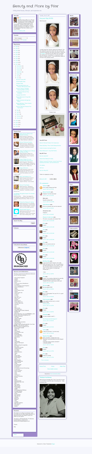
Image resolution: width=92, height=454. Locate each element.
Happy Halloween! (24, 167)
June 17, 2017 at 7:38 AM (48, 344)
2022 (16, 54)
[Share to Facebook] (54, 179)
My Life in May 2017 (44, 170)
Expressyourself (46, 303)
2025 (16, 48)
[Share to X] (53, 179)
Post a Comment (45, 360)
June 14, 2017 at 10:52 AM (48, 233)
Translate (24, 39)
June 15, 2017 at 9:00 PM (48, 311)
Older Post (62, 366)
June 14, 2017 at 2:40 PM (48, 273)
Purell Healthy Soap (20, 81)
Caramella (45, 314)
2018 (16, 62)
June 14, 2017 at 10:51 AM (48, 227)
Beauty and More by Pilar (36, 6)
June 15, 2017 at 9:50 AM (48, 296)
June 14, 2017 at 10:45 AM (48, 220)
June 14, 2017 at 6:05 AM (48, 208)
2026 (16, 46)
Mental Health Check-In (25, 209)
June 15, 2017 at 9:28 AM (48, 289)
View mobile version (52, 369)
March (18, 114)
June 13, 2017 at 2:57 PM (48, 189)
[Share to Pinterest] (56, 179)
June (18, 77)
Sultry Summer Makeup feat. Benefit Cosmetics (26, 134)
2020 (16, 58)
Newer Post (43, 366)
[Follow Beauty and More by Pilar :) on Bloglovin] (24, 248)
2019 (16, 60)
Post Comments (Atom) (55, 373)
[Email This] (50, 179)
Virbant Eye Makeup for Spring (27, 202)
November (19, 68)
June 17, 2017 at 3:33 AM (48, 333)
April (18, 112)
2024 (16, 50)
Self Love (42, 167)
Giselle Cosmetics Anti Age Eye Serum (48, 148)
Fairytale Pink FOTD (21, 95)
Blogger (53, 443)
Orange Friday (19, 83)
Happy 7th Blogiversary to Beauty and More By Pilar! (27, 151)
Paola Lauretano (46, 299)
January (19, 118)
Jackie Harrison (46, 204)
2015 (16, 122)
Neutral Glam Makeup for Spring (46, 158)
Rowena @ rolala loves (48, 217)
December (19, 66)
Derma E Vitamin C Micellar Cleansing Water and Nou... (23, 89)
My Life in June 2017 (21, 79)
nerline (44, 329)
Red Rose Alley (46, 261)
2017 (16, 64)
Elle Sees (45, 285)
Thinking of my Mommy (45, 377)
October (19, 69)
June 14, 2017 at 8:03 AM (48, 214)
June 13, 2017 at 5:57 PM (48, 195)
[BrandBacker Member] (21, 267)
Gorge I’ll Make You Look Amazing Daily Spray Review (26, 160)
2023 (16, 52)
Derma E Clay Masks (24, 185)
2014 (16, 124)
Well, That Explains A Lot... (26, 176)
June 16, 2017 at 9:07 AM (48, 327)
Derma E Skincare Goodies (26, 142)
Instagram (43, 53)
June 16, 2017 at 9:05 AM (48, 320)
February (19, 116)
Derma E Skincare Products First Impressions (49, 142)
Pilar (44, 223)
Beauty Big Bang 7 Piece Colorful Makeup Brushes (50, 145)
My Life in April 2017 (44, 156)
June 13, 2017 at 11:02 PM (48, 201)
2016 (16, 120)
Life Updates (42, 165)
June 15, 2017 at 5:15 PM (48, 305)
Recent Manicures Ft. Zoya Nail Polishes (48, 150)
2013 (16, 126)
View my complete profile (19, 30)
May (18, 110)
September (19, 72)
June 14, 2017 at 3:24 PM (48, 282)
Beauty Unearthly (46, 192)
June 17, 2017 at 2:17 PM (48, 351)
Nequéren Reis (46, 336)
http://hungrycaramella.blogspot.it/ (50, 318)
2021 (16, 56)
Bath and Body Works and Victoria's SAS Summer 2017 (23, 86)
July (18, 75)
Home (52, 366)
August (18, 73)
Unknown (45, 185)
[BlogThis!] (51, 179)
